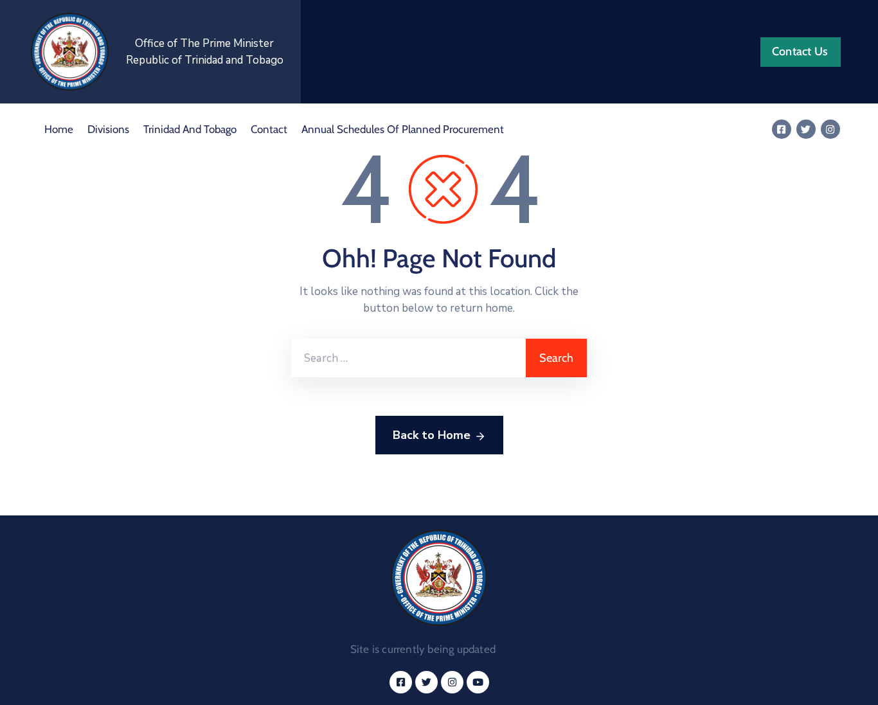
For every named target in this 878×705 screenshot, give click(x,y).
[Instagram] (830, 129)
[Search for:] (408, 358)
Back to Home (431, 435)
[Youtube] (478, 682)
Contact (269, 129)
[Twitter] (806, 129)
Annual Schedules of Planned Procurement (402, 129)
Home (58, 129)
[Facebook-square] (781, 129)
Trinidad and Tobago (190, 129)
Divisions (108, 129)
